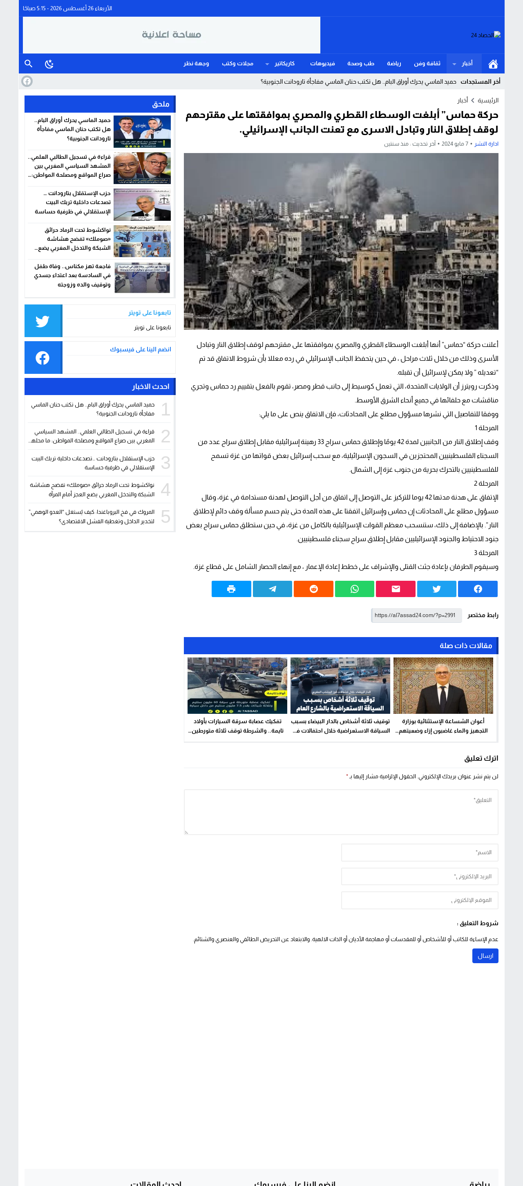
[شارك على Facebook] (478, 589)
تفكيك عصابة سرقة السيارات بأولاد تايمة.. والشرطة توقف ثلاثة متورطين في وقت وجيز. (238, 730)
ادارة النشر (486, 143)
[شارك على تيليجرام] (273, 589)
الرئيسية (493, 63)
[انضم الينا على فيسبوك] (26, 81)
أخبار (467, 63)
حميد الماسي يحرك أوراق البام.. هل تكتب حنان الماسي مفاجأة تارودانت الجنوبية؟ (72, 129)
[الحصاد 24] (410, 35)
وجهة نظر (196, 63)
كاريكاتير (285, 63)
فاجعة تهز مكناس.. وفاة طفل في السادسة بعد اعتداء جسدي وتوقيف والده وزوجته (72, 275)
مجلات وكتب (237, 63)
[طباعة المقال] (231, 589)
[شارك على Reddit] (313, 589)
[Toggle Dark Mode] (49, 63)
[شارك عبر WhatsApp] (355, 589)
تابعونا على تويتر (152, 327)
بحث (28, 63)
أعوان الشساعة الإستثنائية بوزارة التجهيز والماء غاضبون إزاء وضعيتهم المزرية (443, 730)
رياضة (394, 63)
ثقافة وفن (427, 63)
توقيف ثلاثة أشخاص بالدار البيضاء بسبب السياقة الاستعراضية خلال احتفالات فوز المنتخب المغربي (340, 730)
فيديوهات (322, 63)
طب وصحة (360, 63)
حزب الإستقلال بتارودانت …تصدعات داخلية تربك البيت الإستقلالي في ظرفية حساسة (73, 202)
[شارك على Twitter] (437, 589)
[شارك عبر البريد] (395, 589)
